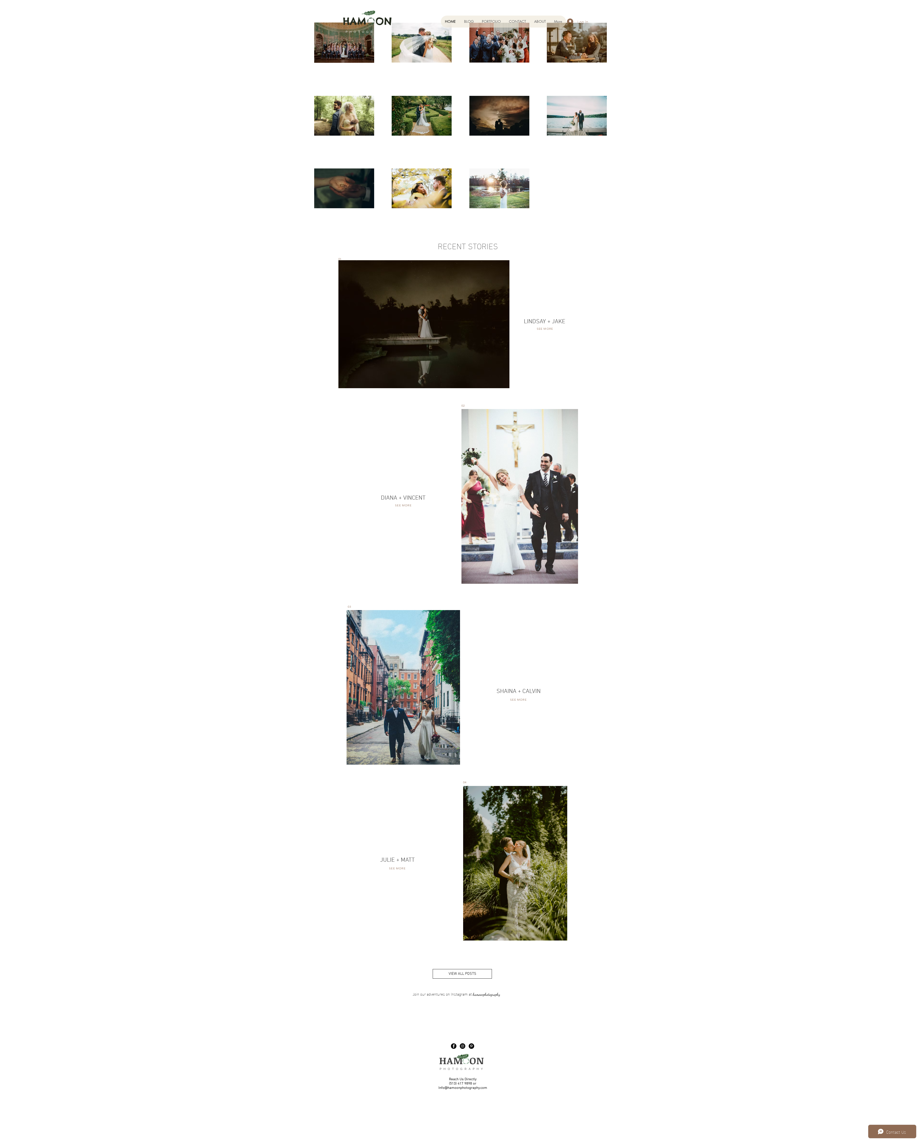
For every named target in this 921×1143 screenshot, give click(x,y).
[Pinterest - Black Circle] (471, 1046)
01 (339, 259)
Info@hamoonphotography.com (462, 1088)
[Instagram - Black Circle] (462, 1046)
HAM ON (461, 1060)
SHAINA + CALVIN (518, 691)
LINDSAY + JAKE (544, 321)
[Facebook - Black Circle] (453, 1046)
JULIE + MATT (397, 860)
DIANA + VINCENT (403, 498)
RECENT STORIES (468, 245)
